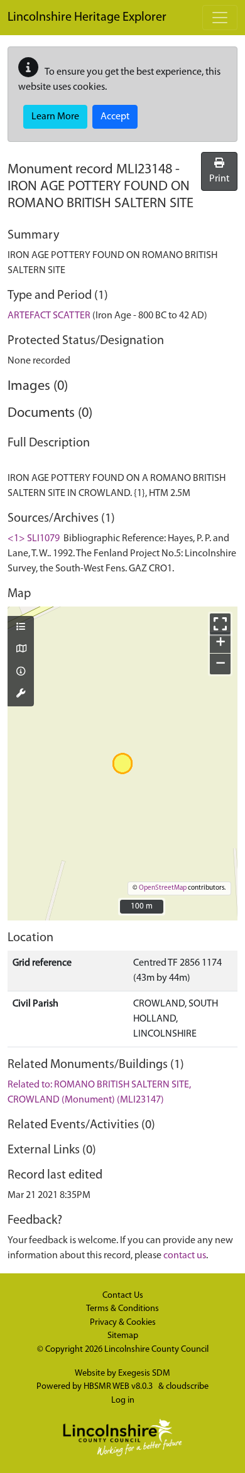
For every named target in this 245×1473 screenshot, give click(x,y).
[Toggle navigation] (219, 17)
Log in (122, 1400)
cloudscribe (187, 1386)
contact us (184, 1256)
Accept (115, 117)
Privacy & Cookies (123, 1322)
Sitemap (122, 1336)
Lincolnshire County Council (156, 1349)
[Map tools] (20, 694)
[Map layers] (20, 628)
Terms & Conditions (122, 1309)
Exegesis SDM (144, 1373)
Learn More (55, 117)
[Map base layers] (20, 650)
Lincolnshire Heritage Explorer (87, 17)
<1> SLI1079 (34, 539)
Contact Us (122, 1295)
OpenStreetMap (163, 888)
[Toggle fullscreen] (220, 623)
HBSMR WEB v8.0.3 (119, 1386)
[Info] (20, 672)
